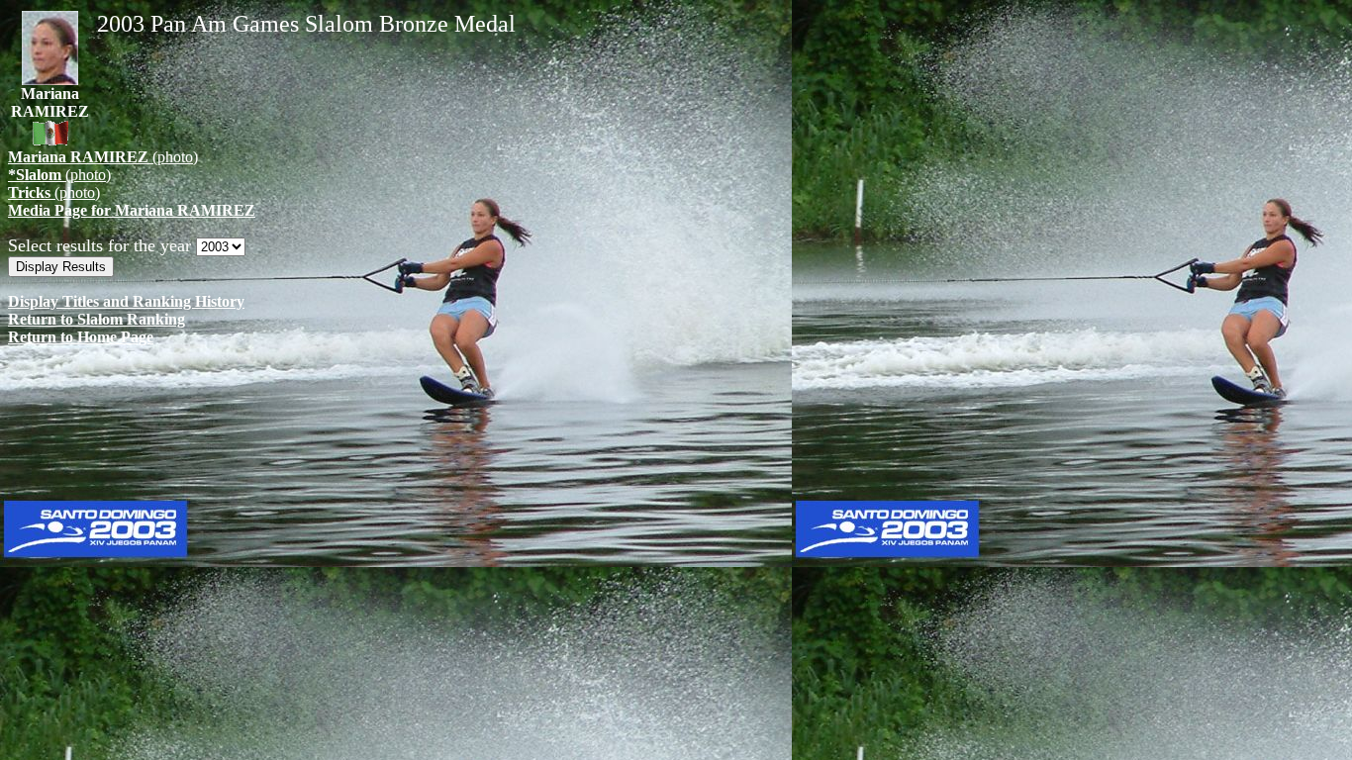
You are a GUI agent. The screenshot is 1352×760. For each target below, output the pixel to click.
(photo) (103, 156)
